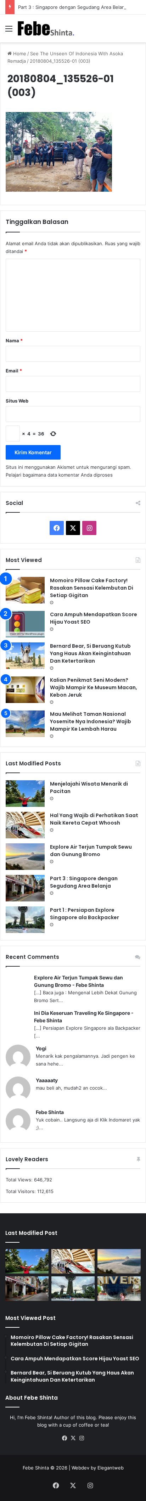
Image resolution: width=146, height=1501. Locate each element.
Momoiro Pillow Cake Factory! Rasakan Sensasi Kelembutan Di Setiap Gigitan (91, 588)
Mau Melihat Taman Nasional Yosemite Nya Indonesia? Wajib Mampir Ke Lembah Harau (90, 721)
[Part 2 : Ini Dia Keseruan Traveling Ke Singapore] (119, 1288)
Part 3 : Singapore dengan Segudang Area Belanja (73, 7)
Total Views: (20, 1179)
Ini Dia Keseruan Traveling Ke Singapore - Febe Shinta (84, 1016)
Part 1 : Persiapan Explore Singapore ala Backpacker (84, 913)
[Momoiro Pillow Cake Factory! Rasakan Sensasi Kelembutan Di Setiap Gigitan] (25, 590)
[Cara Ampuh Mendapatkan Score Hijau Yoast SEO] (25, 624)
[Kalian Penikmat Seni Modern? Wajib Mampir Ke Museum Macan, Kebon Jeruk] (25, 689)
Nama (14, 340)
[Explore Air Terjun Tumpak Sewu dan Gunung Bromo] (25, 856)
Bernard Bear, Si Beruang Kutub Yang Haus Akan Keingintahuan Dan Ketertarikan (90, 653)
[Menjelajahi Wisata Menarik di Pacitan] (25, 793)
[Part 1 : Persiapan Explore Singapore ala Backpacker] (25, 919)
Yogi (41, 1048)
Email (14, 370)
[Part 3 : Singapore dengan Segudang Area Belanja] (25, 888)
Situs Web (17, 401)
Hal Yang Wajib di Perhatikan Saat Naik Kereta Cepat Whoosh (94, 819)
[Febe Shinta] (46, 28)
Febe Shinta (50, 1112)
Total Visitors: (21, 1191)
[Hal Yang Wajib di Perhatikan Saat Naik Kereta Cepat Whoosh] (25, 825)
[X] (73, 1438)
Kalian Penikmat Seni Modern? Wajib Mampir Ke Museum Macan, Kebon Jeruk (93, 687)
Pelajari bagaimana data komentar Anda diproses (59, 475)
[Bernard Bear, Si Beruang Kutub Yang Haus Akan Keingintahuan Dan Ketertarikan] (25, 655)
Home (19, 53)
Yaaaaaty (47, 1080)
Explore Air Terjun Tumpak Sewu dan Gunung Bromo (91, 850)
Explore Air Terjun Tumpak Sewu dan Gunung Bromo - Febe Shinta (78, 981)
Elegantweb (110, 1468)
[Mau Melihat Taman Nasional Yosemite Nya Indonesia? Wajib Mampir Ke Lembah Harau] (25, 723)
